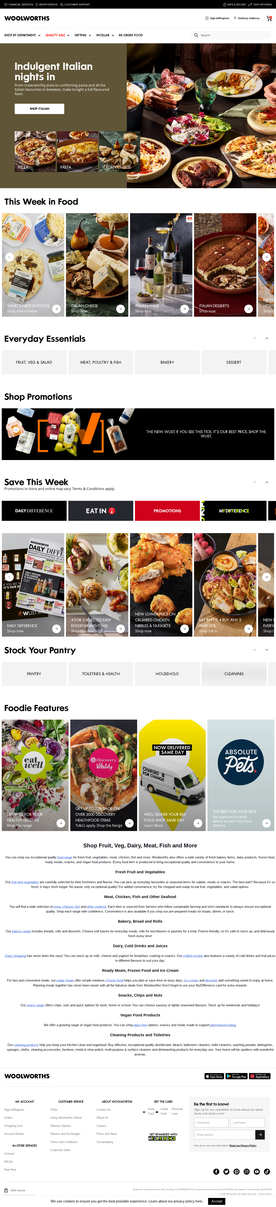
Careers (101, 1125)
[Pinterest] (239, 1172)
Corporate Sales (60, 1150)
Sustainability (105, 1142)
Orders (8, 1117)
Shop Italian (39, 109)
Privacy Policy (265, 1194)
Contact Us (104, 1109)
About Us (102, 1117)
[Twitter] (228, 1172)
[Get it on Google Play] (237, 1076)
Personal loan (177, 1111)
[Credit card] (157, 1112)
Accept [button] (217, 1201)
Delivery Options (60, 1125)
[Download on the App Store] (214, 1076)
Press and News (107, 1133)
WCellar (103, 35)
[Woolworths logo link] (27, 18)
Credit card (164, 1111)
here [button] (198, 1201)
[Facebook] (218, 1172)
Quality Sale (55, 35)
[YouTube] (259, 1172)
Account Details (14, 1133)
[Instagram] (249, 1172)
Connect (9, 1153)
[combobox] (234, 35)
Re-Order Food (131, 35)
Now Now (10, 1169)
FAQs (54, 1109)
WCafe (8, 1161)
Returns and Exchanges (65, 1133)
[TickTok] (269, 1172)
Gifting (80, 35)
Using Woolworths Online (66, 1117)
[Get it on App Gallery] (260, 1076)
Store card (151, 1111)
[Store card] (144, 1112)
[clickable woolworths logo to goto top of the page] (27, 1076)
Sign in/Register (14, 1109)
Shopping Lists (13, 1125)
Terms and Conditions (64, 1142)
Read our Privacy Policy (243, 1145)
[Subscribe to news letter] (260, 1135)
